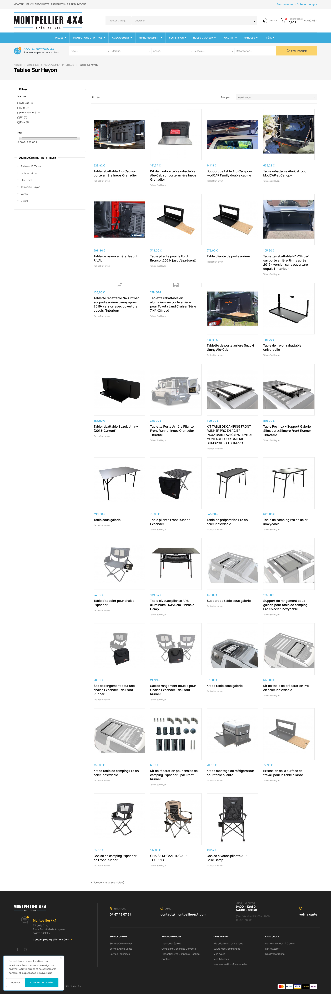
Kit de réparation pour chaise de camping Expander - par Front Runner (174, 775)
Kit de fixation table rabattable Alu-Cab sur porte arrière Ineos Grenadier (173, 175)
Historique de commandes (228, 943)
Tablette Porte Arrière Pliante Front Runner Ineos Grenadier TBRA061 (172, 430)
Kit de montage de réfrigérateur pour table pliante (230, 773)
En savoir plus (44, 972)
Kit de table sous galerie (225, 686)
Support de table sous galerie (229, 601)
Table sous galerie (107, 520)
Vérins (24, 193)
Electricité (26, 180)
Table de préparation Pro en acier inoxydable (227, 522)
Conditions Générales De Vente (179, 948)
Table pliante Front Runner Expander (170, 522)
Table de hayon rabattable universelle (282, 347)
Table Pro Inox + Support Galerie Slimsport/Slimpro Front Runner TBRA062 (287, 430)
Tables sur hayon (30, 187)
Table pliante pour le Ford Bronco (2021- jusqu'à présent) (173, 258)
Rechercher (298, 51)
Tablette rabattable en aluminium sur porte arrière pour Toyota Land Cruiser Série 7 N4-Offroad (173, 304)
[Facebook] (17, 949)
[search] (253, 20)
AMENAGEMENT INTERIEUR (37, 158)
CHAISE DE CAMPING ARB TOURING (168, 858)
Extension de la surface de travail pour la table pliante (283, 773)
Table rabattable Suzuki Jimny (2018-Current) (116, 428)
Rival (24, 122)
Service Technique (120, 953)
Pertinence (277, 97)
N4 (23, 117)
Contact (166, 959)
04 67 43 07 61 (120, 914)
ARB (24, 107)
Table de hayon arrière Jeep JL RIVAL (116, 258)
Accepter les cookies (41, 982)
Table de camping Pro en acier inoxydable (285, 522)
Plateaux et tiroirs (31, 166)
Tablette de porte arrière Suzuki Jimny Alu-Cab (230, 347)
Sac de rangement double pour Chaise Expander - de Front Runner (173, 690)
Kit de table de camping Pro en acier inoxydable (116, 773)
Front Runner (30, 112)
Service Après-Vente (121, 948)
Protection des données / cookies (180, 953)
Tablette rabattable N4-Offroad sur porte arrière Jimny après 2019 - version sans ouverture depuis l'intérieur (286, 262)
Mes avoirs (219, 953)
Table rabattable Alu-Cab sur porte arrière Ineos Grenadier (115, 173)
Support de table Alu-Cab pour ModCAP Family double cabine (229, 173)
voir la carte (308, 914)
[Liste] (98, 97)
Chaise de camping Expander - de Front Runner (116, 858)
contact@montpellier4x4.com (51, 939)
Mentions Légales (171, 943)
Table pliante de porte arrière (228, 256)
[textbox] (89, 50)
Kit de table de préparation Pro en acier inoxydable (286, 688)
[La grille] (93, 97)
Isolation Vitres (29, 173)
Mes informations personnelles (230, 964)
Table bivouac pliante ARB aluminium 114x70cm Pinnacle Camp (172, 605)
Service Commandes (121, 943)
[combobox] (89, 50)
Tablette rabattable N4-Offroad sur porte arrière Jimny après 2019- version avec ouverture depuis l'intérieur (116, 304)
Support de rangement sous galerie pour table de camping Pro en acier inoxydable (285, 605)
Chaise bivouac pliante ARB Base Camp (227, 858)
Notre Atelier (272, 948)
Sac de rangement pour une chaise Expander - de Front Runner (114, 690)
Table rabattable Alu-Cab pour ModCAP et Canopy (285, 173)
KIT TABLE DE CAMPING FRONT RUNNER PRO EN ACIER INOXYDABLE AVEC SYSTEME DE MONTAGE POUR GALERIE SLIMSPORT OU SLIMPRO (229, 434)
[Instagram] (25, 949)
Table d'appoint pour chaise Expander (114, 603)
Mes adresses (221, 959)
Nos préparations (274, 953)
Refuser (15, 982)
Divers (24, 200)
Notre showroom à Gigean (279, 943)
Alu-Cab (26, 102)
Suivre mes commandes (226, 948)
